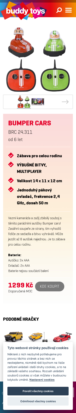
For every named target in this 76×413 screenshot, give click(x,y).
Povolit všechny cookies (38, 391)
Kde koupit (49, 286)
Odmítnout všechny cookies (38, 401)
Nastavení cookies (42, 379)
